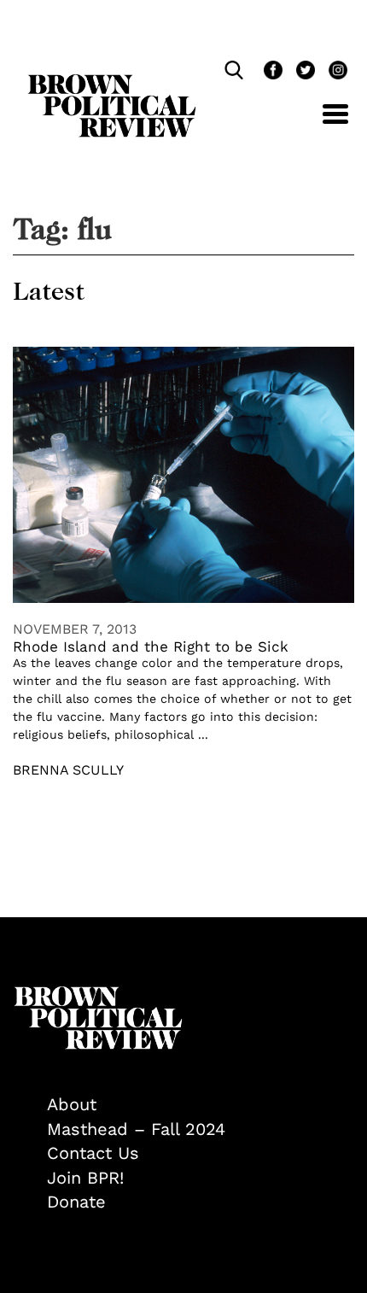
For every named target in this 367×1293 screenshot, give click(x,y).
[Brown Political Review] (112, 82)
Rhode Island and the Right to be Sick (150, 646)
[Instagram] (333, 72)
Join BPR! (85, 1177)
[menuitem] (200, 1104)
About (71, 1104)
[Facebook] (271, 72)
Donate (76, 1201)
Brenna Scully (68, 770)
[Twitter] (304, 72)
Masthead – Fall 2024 (136, 1129)
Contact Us (93, 1153)
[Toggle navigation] (322, 123)
